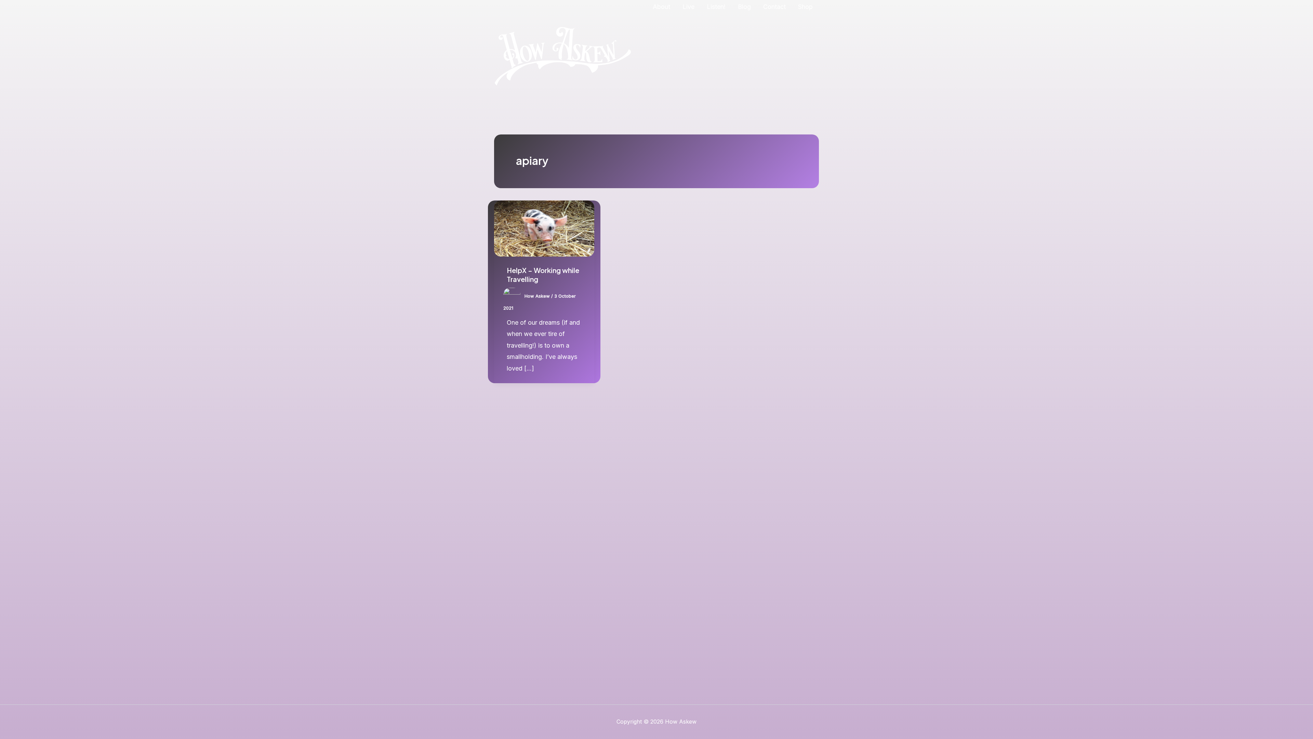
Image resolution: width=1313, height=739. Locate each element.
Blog (744, 6)
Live (688, 6)
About (661, 6)
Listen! (716, 6)
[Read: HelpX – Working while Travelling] (544, 228)
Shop (805, 6)
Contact (774, 6)
